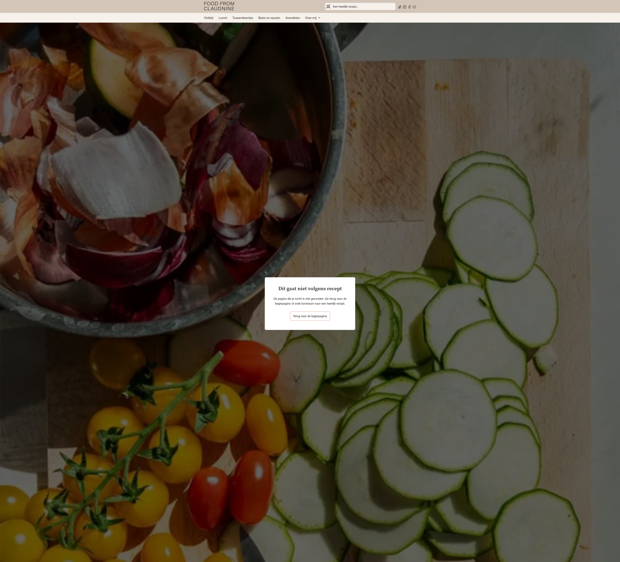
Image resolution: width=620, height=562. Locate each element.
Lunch (223, 17)
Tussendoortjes (242, 17)
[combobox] (360, 6)
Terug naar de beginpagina (310, 316)
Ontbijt (208, 17)
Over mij (311, 17)
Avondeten (292, 17)
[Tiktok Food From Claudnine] (399, 7)
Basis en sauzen (269, 17)
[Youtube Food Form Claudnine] (414, 7)
